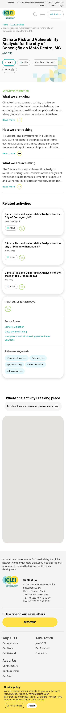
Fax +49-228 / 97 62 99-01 (37, 601)
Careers (42, 5)
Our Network (9, 653)
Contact (52, 5)
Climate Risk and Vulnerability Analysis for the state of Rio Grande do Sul (33, 274)
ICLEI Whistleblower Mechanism (31, 2)
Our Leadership (10, 670)
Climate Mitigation (14, 326)
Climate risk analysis (16, 358)
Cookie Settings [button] (14, 705)
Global (54, 14)
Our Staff (7, 676)
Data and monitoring (16, 331)
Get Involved (42, 648)
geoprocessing (14, 364)
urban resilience (14, 371)
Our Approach (10, 643)
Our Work (7, 648)
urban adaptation (35, 364)
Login (61, 5)
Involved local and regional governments (30, 406)
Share (8, 69)
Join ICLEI (60, 2)
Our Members (10, 665)
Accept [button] (32, 705)
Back (10, 62)
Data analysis (38, 358)
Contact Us (41, 653)
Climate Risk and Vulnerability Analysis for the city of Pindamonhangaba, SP (33, 245)
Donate (11, 2)
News (50, 2)
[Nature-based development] (22, 228)
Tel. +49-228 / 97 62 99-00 (37, 597)
